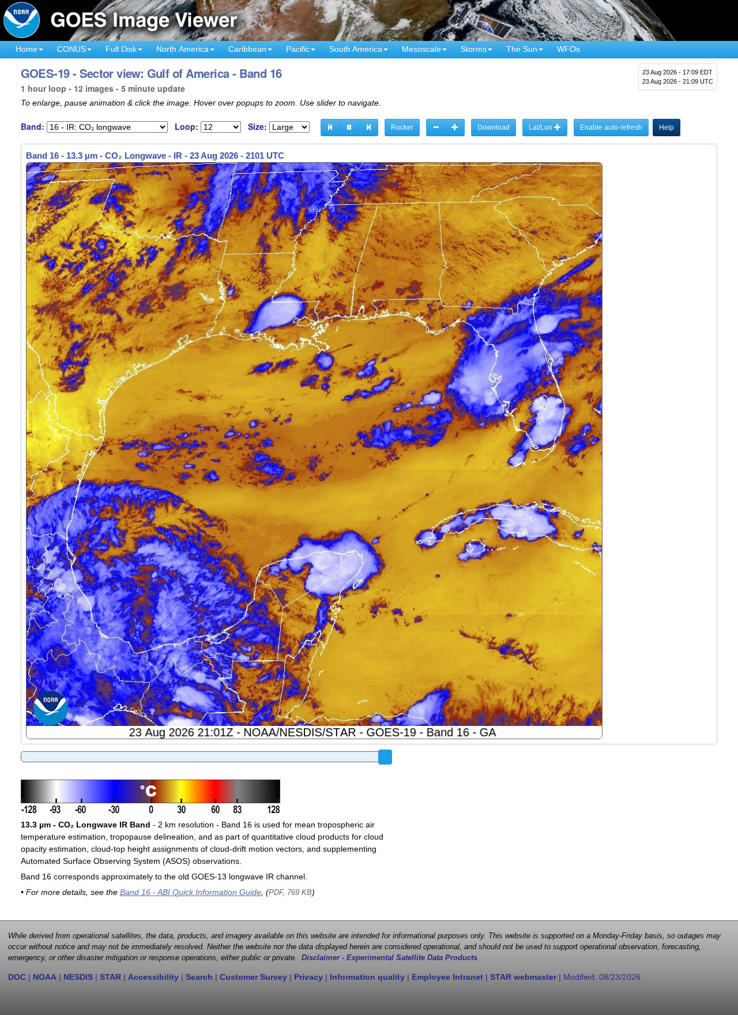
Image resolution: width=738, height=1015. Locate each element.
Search (199, 977)
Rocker (402, 127)
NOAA (45, 977)
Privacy (308, 977)
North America (182, 49)
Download (493, 127)
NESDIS (78, 977)
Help (666, 127)
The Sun (521, 49)
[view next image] (368, 127)
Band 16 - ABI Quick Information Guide (190, 892)
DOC (17, 977)
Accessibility (153, 977)
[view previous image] (330, 127)
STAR (110, 977)
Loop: (186, 127)
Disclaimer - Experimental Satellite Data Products (389, 958)
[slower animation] (436, 127)
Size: (257, 127)
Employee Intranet (447, 977)
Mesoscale (421, 49)
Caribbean (247, 49)
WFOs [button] (568, 49)
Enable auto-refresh (611, 127)
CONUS (71, 49)
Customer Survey (253, 977)
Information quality (367, 977)
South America (355, 49)
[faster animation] (455, 127)
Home (26, 49)
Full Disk (121, 49)
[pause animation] (349, 127)
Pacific (298, 49)
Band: (32, 127)
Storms (474, 49)
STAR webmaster (523, 977)
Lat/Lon (541, 127)
